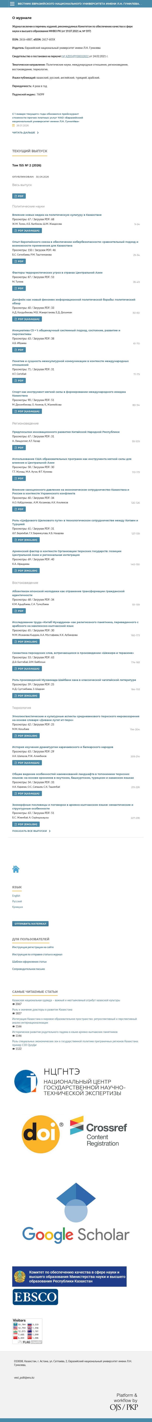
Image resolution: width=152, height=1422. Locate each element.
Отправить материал (30, 923)
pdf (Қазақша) (28, 230)
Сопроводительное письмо (28, 969)
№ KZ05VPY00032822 (75, 56)
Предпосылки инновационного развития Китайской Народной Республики (66, 432)
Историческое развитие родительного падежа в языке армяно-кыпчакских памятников (65, 1032)
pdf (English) (27, 539)
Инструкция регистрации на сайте (33, 947)
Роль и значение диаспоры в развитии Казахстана (42, 1010)
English (16, 896)
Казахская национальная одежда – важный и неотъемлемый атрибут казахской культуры (66, 1000)
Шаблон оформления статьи (29, 962)
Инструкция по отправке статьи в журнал (37, 954)
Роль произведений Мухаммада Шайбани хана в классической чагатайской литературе (74, 680)
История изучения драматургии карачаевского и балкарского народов (62, 747)
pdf (20, 196)
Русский (17, 901)
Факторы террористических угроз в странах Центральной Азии (57, 272)
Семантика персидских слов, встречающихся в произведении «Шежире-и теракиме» (73, 653)
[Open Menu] (12, 3)
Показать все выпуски (29, 830)
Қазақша (17, 907)
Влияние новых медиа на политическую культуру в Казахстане (57, 215)
